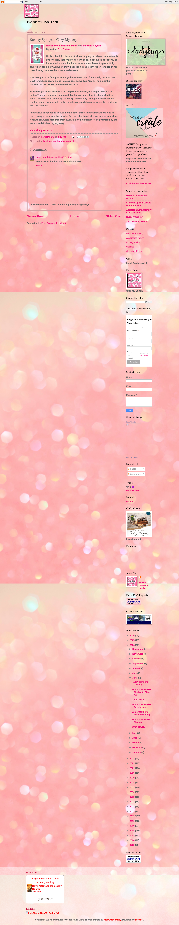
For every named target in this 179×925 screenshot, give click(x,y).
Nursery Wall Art (134, 217)
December (138, 649)
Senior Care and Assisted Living (141, 713)
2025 (132, 640)
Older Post (113, 216)
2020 (132, 773)
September (138, 663)
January (136, 752)
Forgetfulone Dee (131, 422)
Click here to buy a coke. (139, 183)
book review (49, 141)
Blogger (139, 919)
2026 (132, 635)
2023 (132, 758)
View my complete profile (143, 585)
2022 (132, 763)
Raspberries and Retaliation (61, 45)
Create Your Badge (131, 457)
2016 (132, 792)
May (134, 733)
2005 (132, 845)
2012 (132, 811)
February (137, 747)
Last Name (131, 345)
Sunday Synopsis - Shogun (141, 720)
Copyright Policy (134, 251)
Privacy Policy (133, 242)
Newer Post (35, 216)
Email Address (133, 330)
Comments (135, 474)
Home (74, 216)
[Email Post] (73, 137)
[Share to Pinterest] (87, 137)
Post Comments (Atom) (53, 223)
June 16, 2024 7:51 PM (60, 157)
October (136, 658)
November (138, 654)
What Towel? (138, 727)
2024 (132, 645)
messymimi (42, 157)
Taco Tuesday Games (137, 221)
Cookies (130, 246)
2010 (132, 821)
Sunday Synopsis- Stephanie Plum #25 (141, 692)
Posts (132, 469)
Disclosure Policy (134, 233)
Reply (39, 165)
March (135, 742)
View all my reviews (41, 130)
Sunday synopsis (66, 141)
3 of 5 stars (64, 49)
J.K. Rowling (37, 891)
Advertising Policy (135, 238)
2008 (132, 830)
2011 (132, 816)
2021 (132, 768)
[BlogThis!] (80, 137)
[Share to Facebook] (85, 137)
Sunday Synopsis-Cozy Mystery (141, 705)
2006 (132, 840)
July (134, 673)
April (135, 737)
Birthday (130, 352)
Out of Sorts (138, 699)
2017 (132, 787)
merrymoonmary (112, 919)
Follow (129, 501)
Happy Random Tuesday (140, 683)
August (136, 668)
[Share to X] (83, 137)
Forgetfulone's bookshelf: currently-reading (45, 880)
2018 (132, 782)
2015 (132, 797)
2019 (132, 777)
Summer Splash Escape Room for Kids (138, 204)
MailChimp (144, 356)
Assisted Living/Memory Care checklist (138, 211)
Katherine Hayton (91, 45)
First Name (131, 338)
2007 (132, 835)
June (135, 678)
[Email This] (78, 137)
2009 (132, 825)
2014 (132, 801)
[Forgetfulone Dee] (133, 454)
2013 (132, 806)
